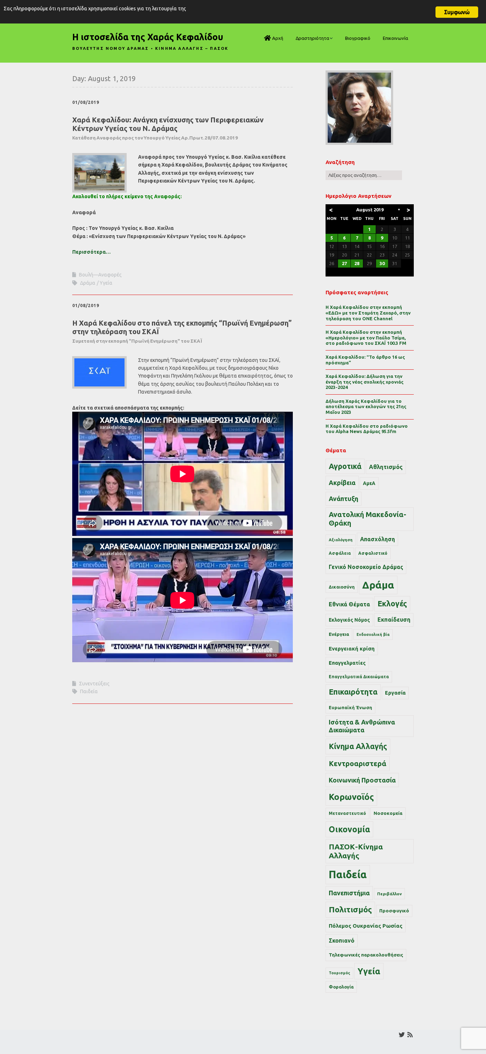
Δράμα (87, 283)
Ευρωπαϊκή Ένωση (350, 707)
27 (344, 263)
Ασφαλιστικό (372, 553)
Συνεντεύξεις (94, 683)
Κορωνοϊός (351, 797)
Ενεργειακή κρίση (352, 648)
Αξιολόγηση (341, 540)
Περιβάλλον (389, 893)
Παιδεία (89, 691)
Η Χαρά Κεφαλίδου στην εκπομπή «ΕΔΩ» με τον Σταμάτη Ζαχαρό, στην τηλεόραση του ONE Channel (368, 313)
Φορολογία (341, 986)
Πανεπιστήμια (349, 892)
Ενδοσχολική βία (373, 634)
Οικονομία (349, 829)
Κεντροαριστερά (357, 763)
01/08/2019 (85, 102)
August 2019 (370, 209)
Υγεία (106, 283)
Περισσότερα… (91, 252)
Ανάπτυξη (343, 498)
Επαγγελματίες (347, 663)
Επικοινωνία (395, 38)
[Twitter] (402, 1034)
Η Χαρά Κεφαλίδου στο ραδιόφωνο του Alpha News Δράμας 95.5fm (367, 428)
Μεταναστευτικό (347, 813)
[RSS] (410, 1034)
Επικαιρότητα (353, 691)
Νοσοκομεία (388, 813)
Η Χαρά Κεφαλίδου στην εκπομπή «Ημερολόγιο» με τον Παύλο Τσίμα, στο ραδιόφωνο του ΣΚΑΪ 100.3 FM (366, 338)
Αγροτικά (345, 466)
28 (356, 263)
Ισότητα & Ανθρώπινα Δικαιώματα (362, 725)
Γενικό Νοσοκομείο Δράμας (366, 567)
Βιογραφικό (357, 38)
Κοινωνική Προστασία (362, 780)
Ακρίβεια (342, 482)
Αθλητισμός (386, 467)
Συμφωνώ (456, 12)
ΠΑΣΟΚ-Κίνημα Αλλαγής (356, 851)
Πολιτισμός (350, 909)
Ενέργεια (339, 634)
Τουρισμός (339, 973)
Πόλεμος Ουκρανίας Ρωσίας (365, 926)
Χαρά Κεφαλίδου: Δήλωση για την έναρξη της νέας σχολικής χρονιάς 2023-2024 (364, 382)
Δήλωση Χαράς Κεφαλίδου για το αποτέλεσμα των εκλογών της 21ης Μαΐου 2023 (366, 407)
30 (382, 263)
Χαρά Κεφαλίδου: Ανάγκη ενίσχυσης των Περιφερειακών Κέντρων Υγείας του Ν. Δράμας (168, 128)
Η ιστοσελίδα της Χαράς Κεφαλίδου (147, 37)
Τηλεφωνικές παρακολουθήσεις (366, 954)
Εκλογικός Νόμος (349, 620)
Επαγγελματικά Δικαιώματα (359, 676)
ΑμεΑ (369, 483)
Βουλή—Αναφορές (100, 275)
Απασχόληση (377, 539)
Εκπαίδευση (393, 619)
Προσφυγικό (394, 910)
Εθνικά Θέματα (349, 604)
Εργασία (395, 693)
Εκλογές (392, 603)
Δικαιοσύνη (342, 586)
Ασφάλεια (340, 553)
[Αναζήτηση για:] (364, 175)
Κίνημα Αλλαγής (358, 746)
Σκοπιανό (341, 940)
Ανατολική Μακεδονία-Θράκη (367, 519)
